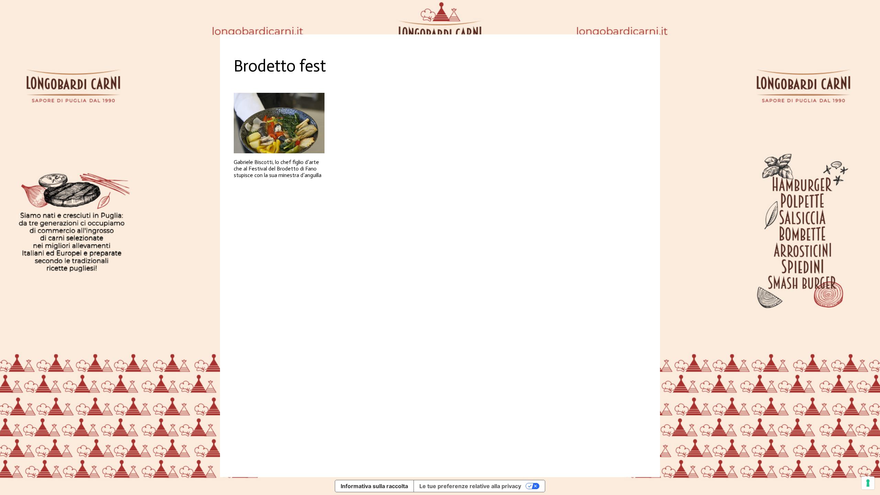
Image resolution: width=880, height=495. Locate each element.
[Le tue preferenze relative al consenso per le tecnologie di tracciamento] (867, 483)
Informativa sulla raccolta (374, 486)
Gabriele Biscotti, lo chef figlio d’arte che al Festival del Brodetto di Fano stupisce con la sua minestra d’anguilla (277, 168)
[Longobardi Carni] (440, 17)
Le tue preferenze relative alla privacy (470, 486)
